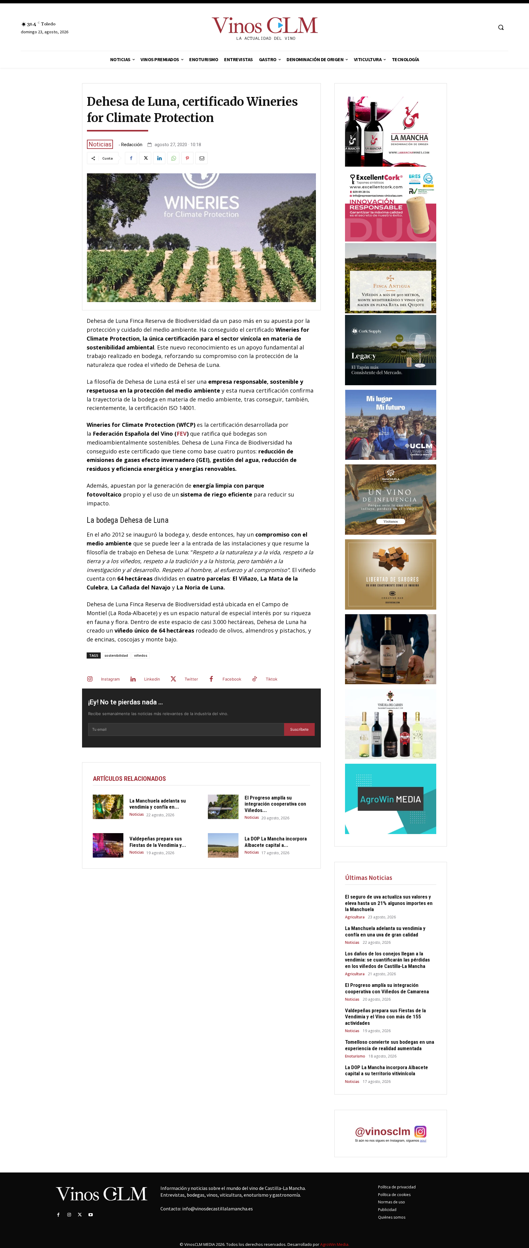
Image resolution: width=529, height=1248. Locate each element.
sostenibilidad (116, 655)
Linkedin (152, 679)
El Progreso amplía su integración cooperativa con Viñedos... (275, 804)
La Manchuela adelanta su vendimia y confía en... (157, 804)
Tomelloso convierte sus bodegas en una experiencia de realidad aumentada (389, 1045)
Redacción (131, 144)
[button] (500, 27)
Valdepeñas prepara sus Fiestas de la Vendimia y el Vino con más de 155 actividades (385, 1016)
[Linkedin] (159, 158)
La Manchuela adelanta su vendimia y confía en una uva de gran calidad (385, 931)
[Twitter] (145, 158)
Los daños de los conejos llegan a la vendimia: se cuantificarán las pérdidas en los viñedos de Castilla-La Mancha (387, 960)
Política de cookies (394, 1194)
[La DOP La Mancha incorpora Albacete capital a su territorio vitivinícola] (223, 845)
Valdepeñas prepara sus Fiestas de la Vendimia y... (157, 842)
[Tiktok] (254, 679)
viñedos (140, 655)
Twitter (191, 679)
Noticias (99, 144)
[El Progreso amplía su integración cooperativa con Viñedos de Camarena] (223, 807)
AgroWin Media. (334, 1244)
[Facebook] (131, 158)
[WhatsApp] (173, 158)
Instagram (110, 679)
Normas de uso (391, 1202)
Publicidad (387, 1209)
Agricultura (355, 917)
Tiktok (271, 679)
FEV (182, 433)
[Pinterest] (187, 158)
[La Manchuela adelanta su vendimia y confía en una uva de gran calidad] (108, 807)
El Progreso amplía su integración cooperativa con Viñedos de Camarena (387, 988)
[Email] (201, 158)
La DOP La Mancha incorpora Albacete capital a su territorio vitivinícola (386, 1070)
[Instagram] (89, 679)
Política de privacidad (397, 1187)
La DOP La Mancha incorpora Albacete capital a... (276, 842)
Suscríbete (299, 729)
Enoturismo (355, 1056)
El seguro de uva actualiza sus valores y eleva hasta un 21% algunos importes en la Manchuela (389, 903)
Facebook (232, 679)
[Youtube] (91, 1215)
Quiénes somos (391, 1217)
